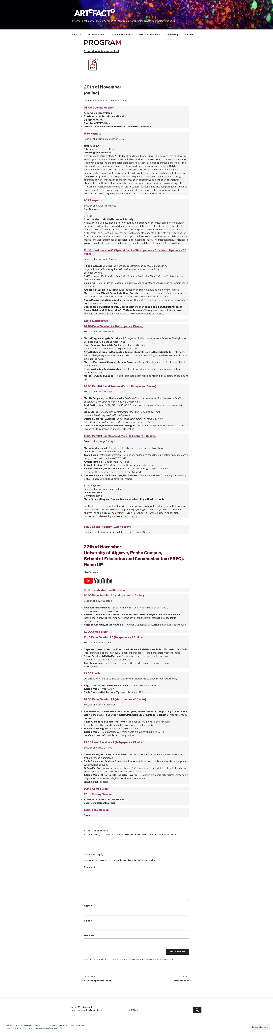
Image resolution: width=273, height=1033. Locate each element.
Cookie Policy (59, 1028)
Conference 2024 (96, 34)
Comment (89, 867)
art (97, 835)
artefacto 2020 (110, 835)
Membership (172, 34)
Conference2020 (98, 831)
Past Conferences (121, 34)
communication (131, 835)
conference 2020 (152, 835)
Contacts (188, 34)
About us (76, 34)
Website (89, 935)
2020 (91, 835)
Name (88, 905)
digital (169, 835)
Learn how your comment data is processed (149, 959)
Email (88, 920)
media (178, 835)
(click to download (101, 51)
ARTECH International (149, 34)
